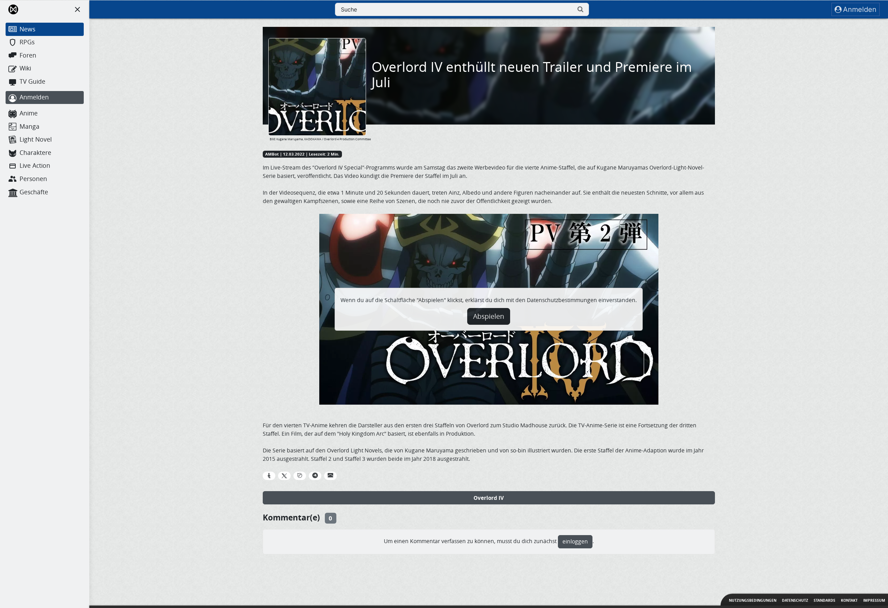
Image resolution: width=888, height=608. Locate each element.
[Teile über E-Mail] (330, 476)
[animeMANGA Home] (13, 9)
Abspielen (488, 316)
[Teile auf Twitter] (284, 476)
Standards (824, 600)
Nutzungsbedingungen (752, 600)
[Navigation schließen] (77, 9)
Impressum (874, 600)
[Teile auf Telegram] (315, 476)
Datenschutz (795, 600)
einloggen (575, 541)
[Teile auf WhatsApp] (299, 476)
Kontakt (849, 600)
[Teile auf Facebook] (269, 476)
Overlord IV (488, 498)
